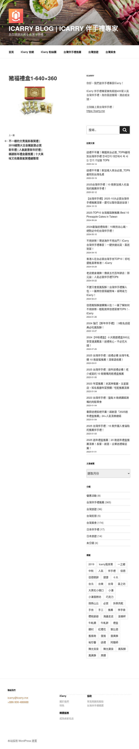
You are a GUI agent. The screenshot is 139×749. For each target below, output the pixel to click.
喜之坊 (121, 583)
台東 (100, 583)
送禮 (103, 642)
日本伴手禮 (93, 529)
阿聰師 (114, 642)
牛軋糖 (92, 622)
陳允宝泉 (94, 649)
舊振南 (92, 636)
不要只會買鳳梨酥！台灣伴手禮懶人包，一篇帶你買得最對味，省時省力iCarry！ (107, 291)
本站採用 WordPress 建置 (22, 740)
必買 (105, 603)
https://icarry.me (96, 111)
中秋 (91, 570)
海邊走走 (108, 616)
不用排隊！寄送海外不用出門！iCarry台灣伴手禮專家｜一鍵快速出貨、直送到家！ (108, 244)
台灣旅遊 (93, 52)
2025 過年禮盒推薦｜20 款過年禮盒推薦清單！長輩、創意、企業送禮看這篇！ (108, 444)
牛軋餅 (104, 622)
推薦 (110, 609)
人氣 (100, 570)
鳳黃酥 (92, 655)
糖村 (91, 629)
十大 (115, 577)
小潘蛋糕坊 (95, 596)
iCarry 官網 (27, 52)
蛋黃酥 (114, 636)
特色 (62, 705)
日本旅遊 (92, 536)
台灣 (110, 583)
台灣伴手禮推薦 (72, 52)
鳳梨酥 (122, 649)
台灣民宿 (92, 516)
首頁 (11, 52)
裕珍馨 (92, 642)
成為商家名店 (67, 718)
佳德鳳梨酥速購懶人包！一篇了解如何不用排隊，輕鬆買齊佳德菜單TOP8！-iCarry (108, 309)
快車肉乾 (118, 603)
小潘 (110, 590)
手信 (91, 609)
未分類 (90, 543)
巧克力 (109, 596)
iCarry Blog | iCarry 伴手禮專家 (63, 28)
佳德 (122, 570)
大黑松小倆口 (96, 590)
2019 (91, 564)
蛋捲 (103, 636)
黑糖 (103, 655)
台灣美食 (111, 52)
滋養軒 (122, 616)
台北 (91, 583)
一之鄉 (121, 564)
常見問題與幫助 (95, 701)
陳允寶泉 (108, 649)
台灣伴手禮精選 (95, 705)
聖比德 (114, 629)
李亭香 (121, 609)
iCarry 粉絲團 (48, 52)
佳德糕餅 (94, 577)
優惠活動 (92, 495)
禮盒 (115, 622)
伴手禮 (112, 570)
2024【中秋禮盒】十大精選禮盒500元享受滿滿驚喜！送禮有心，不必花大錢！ (108, 341)
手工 (100, 609)
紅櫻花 (102, 629)
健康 (105, 577)
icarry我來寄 (106, 564)
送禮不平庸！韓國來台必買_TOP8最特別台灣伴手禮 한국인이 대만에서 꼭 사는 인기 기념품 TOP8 (108, 156)
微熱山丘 (94, 603)
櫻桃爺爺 (94, 616)
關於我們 (64, 701)
